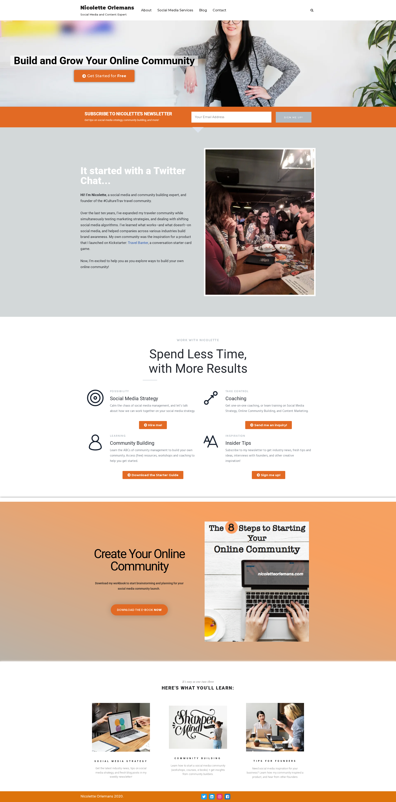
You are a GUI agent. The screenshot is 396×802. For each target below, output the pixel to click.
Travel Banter (138, 243)
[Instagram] (220, 797)
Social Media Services (175, 10)
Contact (219, 10)
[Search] (312, 10)
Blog (203, 10)
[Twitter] (204, 797)
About (146, 10)
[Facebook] (227, 797)
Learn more (121, 749)
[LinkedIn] (212, 797)
